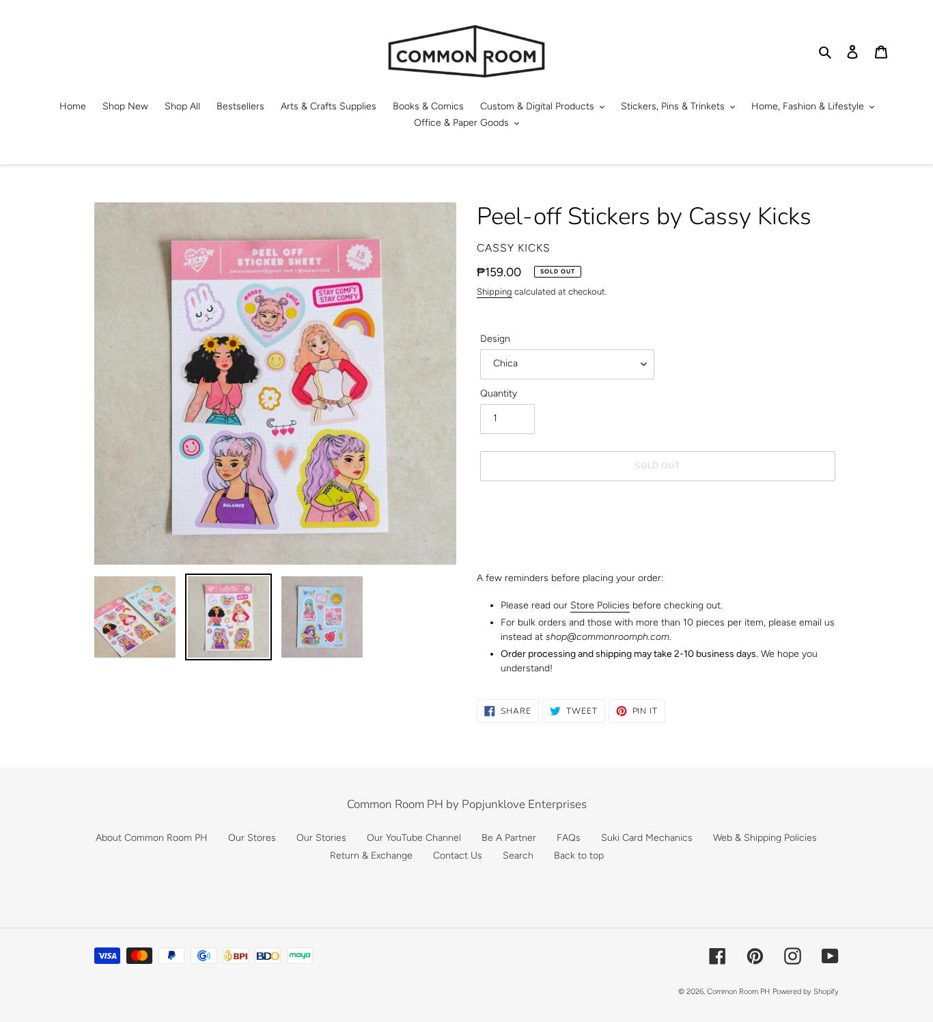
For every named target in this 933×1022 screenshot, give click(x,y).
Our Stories (321, 838)
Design (495, 339)
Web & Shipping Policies (765, 838)
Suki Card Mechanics (647, 838)
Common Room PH (738, 991)
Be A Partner (509, 838)
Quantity (498, 393)
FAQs (569, 838)
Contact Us (457, 855)
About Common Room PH (152, 838)
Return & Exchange (371, 855)
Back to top (579, 855)
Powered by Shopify (805, 991)
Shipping (494, 291)
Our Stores (252, 838)
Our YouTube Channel (414, 838)
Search (518, 855)
